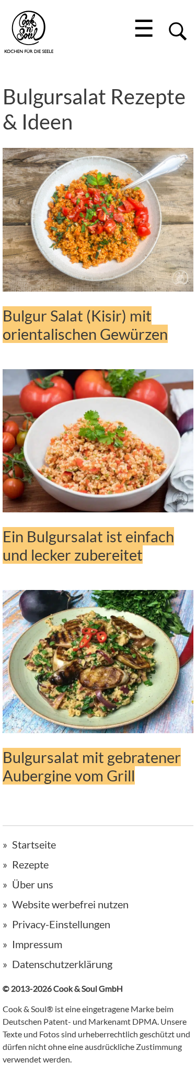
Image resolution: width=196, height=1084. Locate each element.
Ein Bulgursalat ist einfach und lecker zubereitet (88, 545)
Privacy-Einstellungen (61, 924)
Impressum (37, 944)
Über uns (32, 884)
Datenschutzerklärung (62, 964)
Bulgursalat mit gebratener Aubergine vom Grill (92, 766)
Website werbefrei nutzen (70, 904)
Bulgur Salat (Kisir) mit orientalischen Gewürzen (85, 324)
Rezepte (30, 864)
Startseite (34, 844)
